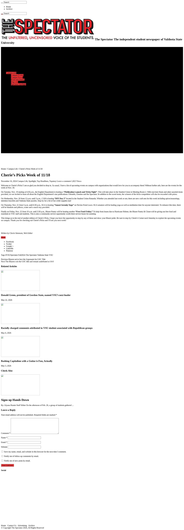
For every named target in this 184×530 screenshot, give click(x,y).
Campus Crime (17, 55)
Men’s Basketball (18, 98)
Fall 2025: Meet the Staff (21, 145)
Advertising (22, 525)
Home (8, 7)
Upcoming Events (13, 138)
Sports (8, 86)
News (8, 52)
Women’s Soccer (17, 104)
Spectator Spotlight (18, 84)
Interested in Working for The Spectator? (27, 150)
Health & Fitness (17, 89)
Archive (9, 9)
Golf (13, 109)
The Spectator (31, 255)
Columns (14, 68)
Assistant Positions (18, 147)
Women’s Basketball (19, 100)
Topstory (52, 181)
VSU (51, 255)
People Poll (15, 66)
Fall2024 (21, 255)
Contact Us (15, 143)
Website (4, 447)
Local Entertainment (19, 123)
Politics (14, 57)
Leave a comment (64, 181)
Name (4, 438)
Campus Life (11, 73)
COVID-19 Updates (19, 59)
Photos (8, 129)
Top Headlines (42, 181)
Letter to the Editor (18, 71)
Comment (5, 433)
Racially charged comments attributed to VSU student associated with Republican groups (47, 328)
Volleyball (15, 107)
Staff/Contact (11, 141)
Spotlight (32, 181)
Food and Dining (18, 80)
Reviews (14, 118)
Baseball (14, 95)
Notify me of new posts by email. (17, 461)
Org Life (14, 82)
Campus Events (17, 75)
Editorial (14, 64)
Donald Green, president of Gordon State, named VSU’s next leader (35, 295)
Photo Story (15, 134)
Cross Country (17, 91)
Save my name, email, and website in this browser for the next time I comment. (35, 452)
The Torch (10, 136)
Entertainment (11, 114)
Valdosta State (42, 255)
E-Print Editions (12, 50)
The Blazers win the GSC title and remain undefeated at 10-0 (27, 261)
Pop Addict (15, 120)
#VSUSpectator (11, 255)
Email (4, 442)
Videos (14, 125)
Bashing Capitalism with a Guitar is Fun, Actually (26, 361)
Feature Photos (17, 132)
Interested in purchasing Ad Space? (25, 152)
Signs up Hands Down (15, 400)
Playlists (14, 127)
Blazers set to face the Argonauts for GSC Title (23, 259)
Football (14, 93)
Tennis (13, 111)
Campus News (17, 77)
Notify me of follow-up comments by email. (21, 456)
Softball (14, 102)
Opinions (9, 62)
